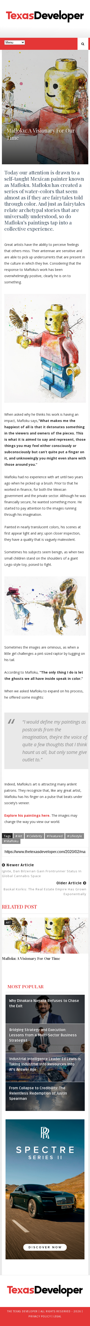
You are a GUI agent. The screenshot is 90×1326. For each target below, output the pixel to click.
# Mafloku (11, 841)
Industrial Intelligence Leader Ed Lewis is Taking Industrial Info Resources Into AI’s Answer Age (45, 1064)
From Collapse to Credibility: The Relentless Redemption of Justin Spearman (38, 1093)
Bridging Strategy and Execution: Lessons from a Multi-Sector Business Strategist (43, 1035)
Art (8, 922)
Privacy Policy (40, 1316)
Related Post (19, 906)
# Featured (55, 836)
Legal (57, 1316)
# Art (18, 836)
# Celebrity (34, 836)
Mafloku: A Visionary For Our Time (31, 958)
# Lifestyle (74, 836)
